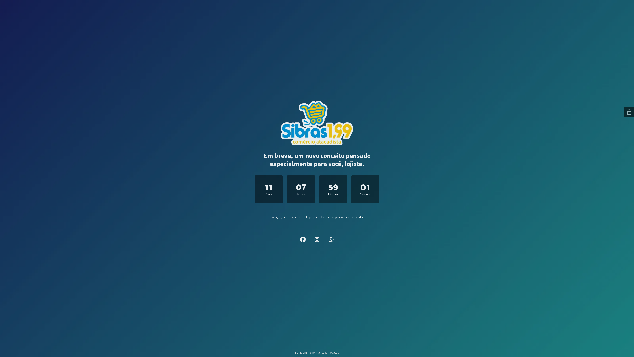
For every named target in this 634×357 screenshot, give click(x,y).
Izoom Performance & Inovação (319, 352)
